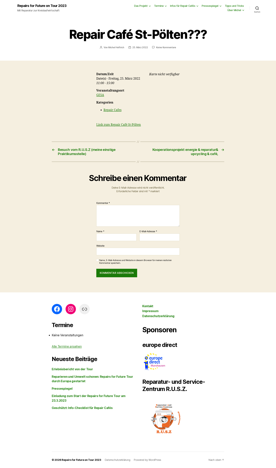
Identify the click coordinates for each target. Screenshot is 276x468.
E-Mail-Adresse (148, 231)
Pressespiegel (210, 5)
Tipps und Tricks (234, 5)
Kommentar (103, 203)
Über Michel (234, 10)
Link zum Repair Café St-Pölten (118, 125)
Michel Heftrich (116, 47)
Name (100, 231)
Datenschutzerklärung (158, 316)
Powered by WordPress (147, 459)
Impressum (150, 311)
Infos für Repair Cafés (182, 5)
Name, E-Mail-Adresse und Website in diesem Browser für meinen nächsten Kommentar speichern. (135, 261)
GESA (100, 95)
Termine (159, 5)
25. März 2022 (140, 47)
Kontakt (147, 306)
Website (100, 245)
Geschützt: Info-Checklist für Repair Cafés (82, 408)
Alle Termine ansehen (67, 346)
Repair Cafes (112, 110)
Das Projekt (141, 5)
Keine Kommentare (166, 47)
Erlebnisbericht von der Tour (72, 369)
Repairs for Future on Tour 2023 (41, 5)
